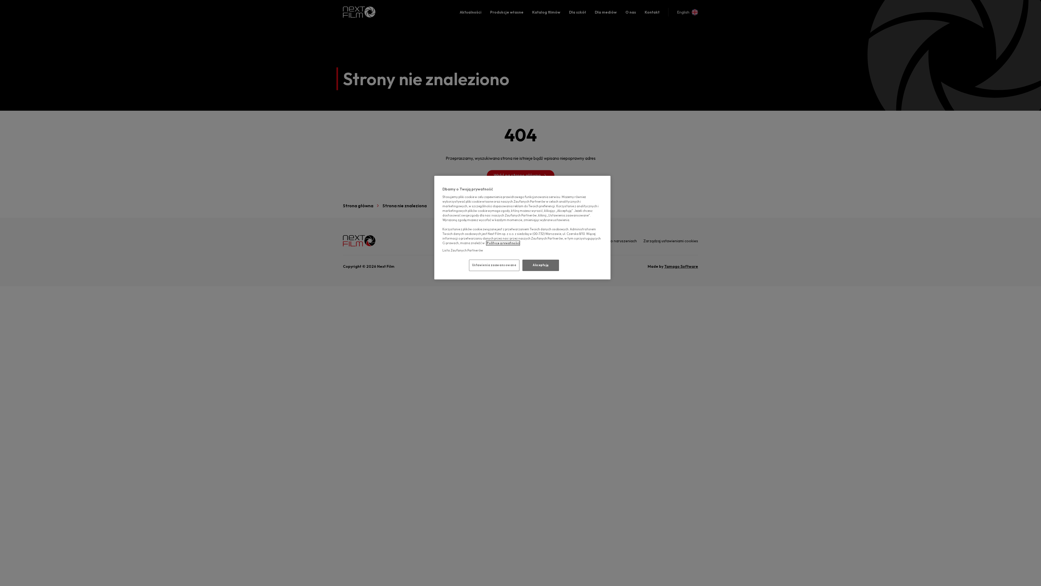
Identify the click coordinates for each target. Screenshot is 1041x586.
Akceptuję (541, 265)
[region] (522, 227)
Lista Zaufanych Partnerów (462, 250)
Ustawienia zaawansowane (494, 265)
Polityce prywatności (503, 243)
